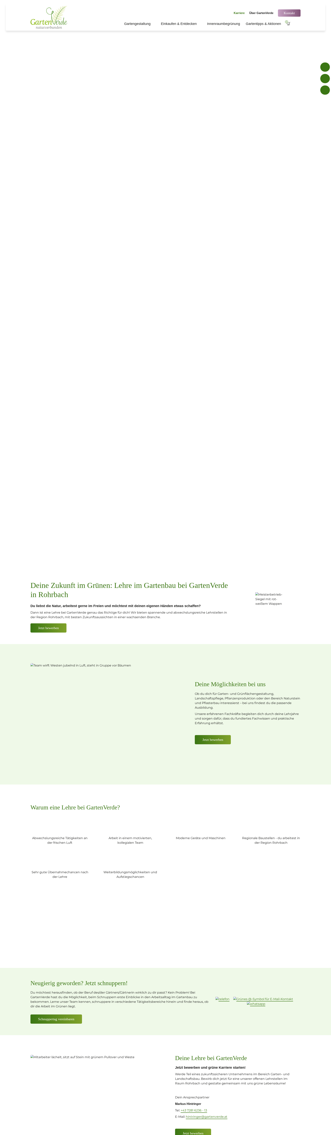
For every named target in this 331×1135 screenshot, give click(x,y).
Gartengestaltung (139, 24)
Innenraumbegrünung (223, 24)
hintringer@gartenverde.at (206, 1117)
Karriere (239, 13)
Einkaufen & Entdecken (181, 24)
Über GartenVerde (261, 13)
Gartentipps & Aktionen (263, 24)
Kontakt (289, 13)
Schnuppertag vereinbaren (56, 1019)
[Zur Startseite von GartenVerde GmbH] (49, 17)
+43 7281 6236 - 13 (194, 1110)
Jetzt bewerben (212, 740)
